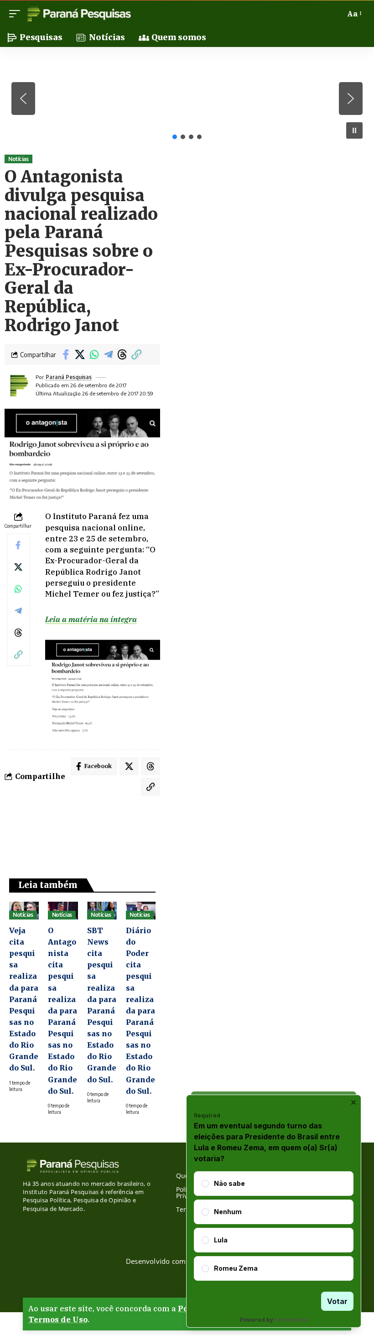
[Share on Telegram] (108, 354)
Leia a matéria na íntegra (91, 619)
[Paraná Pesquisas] (79, 13)
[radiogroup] (273, 1226)
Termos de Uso (58, 1319)
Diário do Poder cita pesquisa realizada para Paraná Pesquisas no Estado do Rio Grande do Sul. (140, 1011)
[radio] (205, 1183)
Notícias (18, 159)
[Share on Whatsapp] (94, 354)
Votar (337, 1301)
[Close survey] (353, 1102)
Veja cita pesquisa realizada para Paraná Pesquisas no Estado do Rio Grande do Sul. (23, 999)
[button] (17, 13)
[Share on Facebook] (65, 354)
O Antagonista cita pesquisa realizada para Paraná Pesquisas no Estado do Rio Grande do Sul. (62, 1011)
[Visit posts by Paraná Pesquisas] (18, 385)
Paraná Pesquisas (69, 377)
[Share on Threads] (122, 354)
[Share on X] (79, 354)
